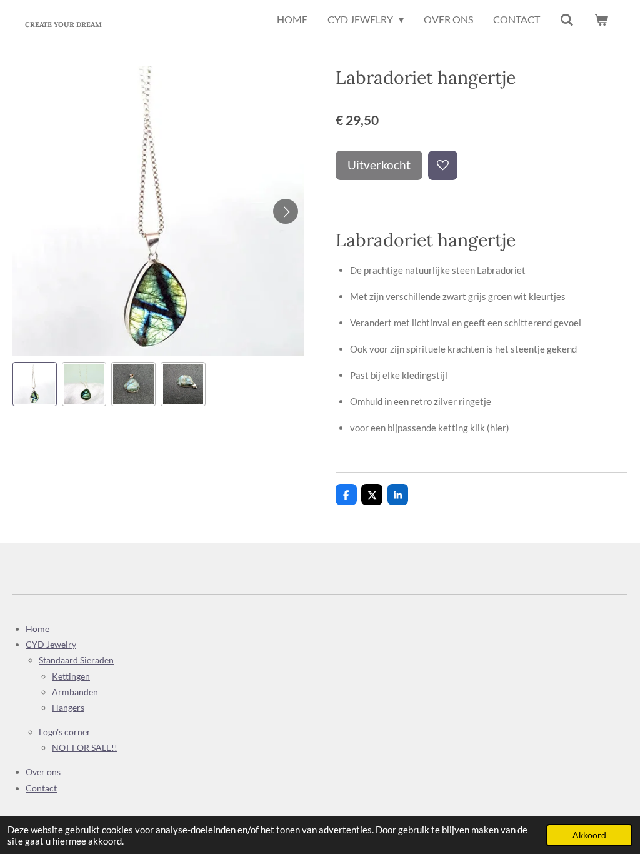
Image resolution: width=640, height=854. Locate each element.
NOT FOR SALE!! (85, 747)
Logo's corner (65, 731)
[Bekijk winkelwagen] (601, 20)
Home (37, 628)
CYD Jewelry (51, 644)
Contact (41, 788)
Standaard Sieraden (76, 660)
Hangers (68, 707)
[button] (34, 384)
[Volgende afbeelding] (285, 211)
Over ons (43, 771)
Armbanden (75, 691)
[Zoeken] (567, 20)
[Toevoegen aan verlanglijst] (443, 165)
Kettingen (71, 676)
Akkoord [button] (589, 835)
